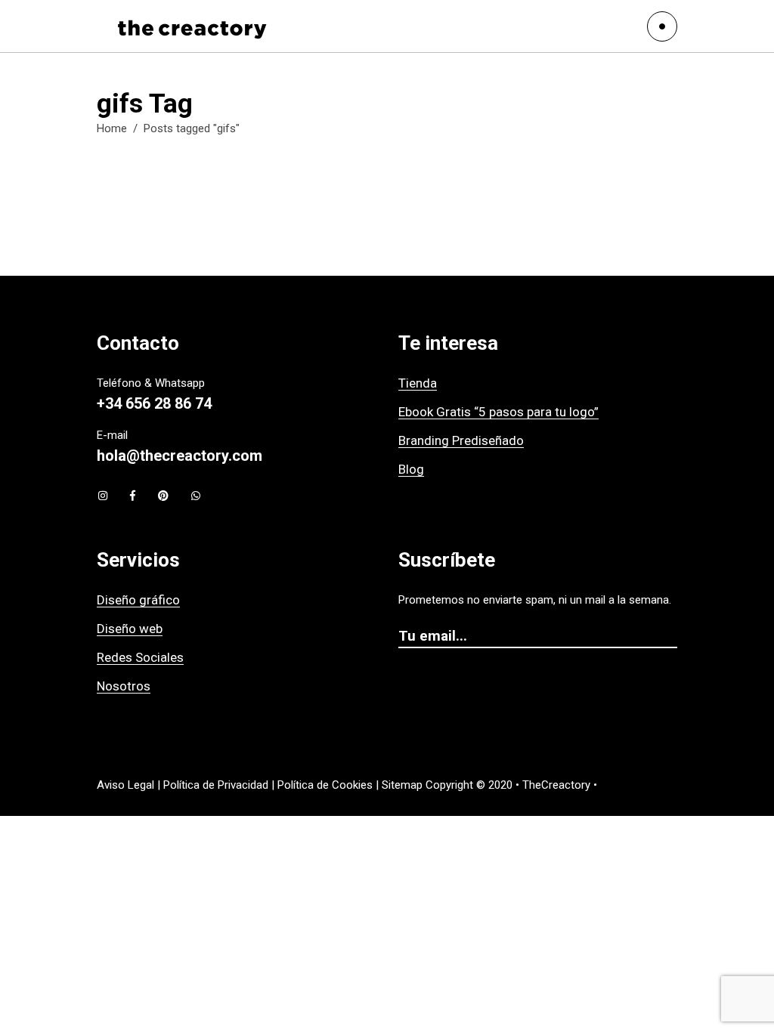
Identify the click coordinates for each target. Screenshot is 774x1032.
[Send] (669, 636)
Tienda (417, 383)
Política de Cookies (325, 785)
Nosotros (123, 686)
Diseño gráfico (138, 599)
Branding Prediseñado (461, 440)
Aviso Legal (125, 785)
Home (112, 128)
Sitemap (402, 785)
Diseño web (130, 628)
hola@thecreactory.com (179, 455)
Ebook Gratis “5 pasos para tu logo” (498, 411)
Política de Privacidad (215, 785)
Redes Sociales (140, 657)
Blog (411, 469)
